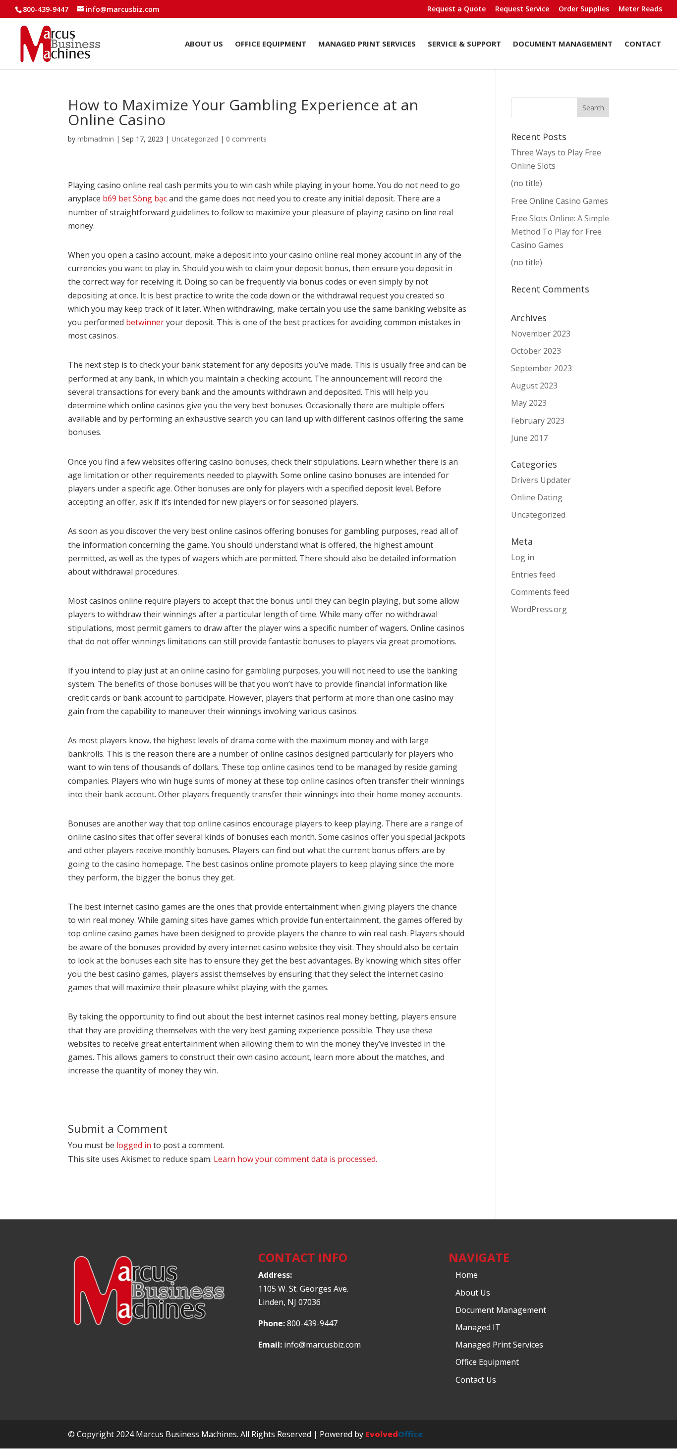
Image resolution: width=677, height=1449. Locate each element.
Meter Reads (640, 9)
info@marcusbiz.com (322, 1344)
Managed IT (478, 1327)
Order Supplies (584, 9)
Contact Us (475, 1379)
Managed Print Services (367, 44)
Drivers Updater (541, 480)
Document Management (563, 44)
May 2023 (529, 402)
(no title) (526, 183)
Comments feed (540, 591)
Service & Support (464, 44)
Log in (522, 557)
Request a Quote (456, 9)
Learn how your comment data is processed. (295, 1159)
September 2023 (541, 368)
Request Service (522, 9)
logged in (133, 1145)
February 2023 (537, 420)
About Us (204, 44)
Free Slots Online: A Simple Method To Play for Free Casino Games (560, 231)
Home (466, 1274)
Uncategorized (194, 139)
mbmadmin (95, 139)
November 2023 (540, 333)
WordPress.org (539, 609)
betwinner (145, 322)
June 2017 (529, 438)
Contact (642, 44)
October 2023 (536, 350)
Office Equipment (270, 44)
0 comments (246, 139)
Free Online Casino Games (559, 200)
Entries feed (533, 574)
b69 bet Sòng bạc (135, 198)
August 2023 (534, 385)
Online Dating (537, 497)
